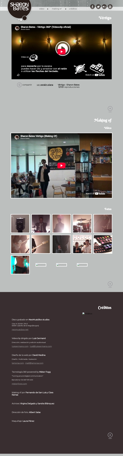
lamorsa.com (18, 363)
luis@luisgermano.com (41, 346)
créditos (73, 9)
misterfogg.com (19, 384)
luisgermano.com (20, 346)
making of (57, 9)
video (41, 9)
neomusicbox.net (20, 329)
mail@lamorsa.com (34, 363)
